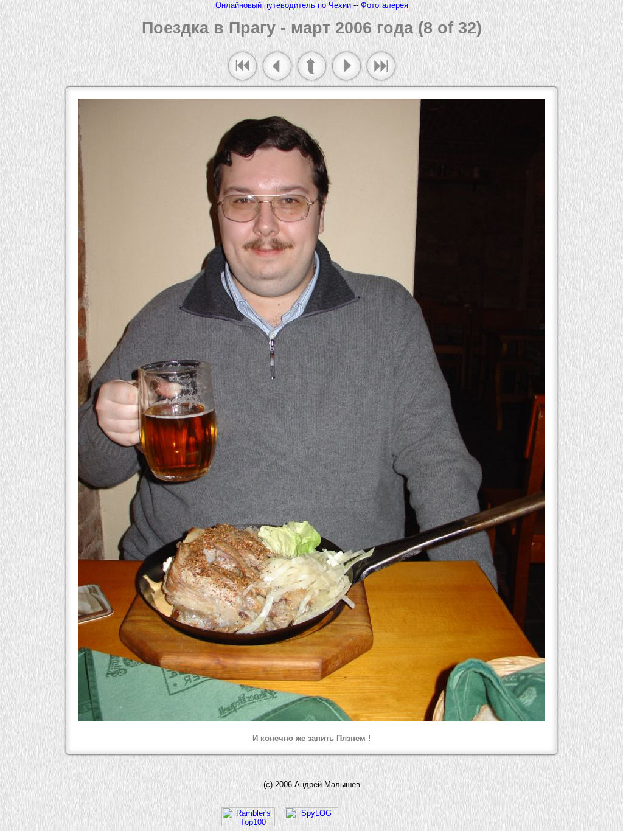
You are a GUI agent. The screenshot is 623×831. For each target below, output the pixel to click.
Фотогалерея (384, 5)
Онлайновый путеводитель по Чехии (283, 5)
